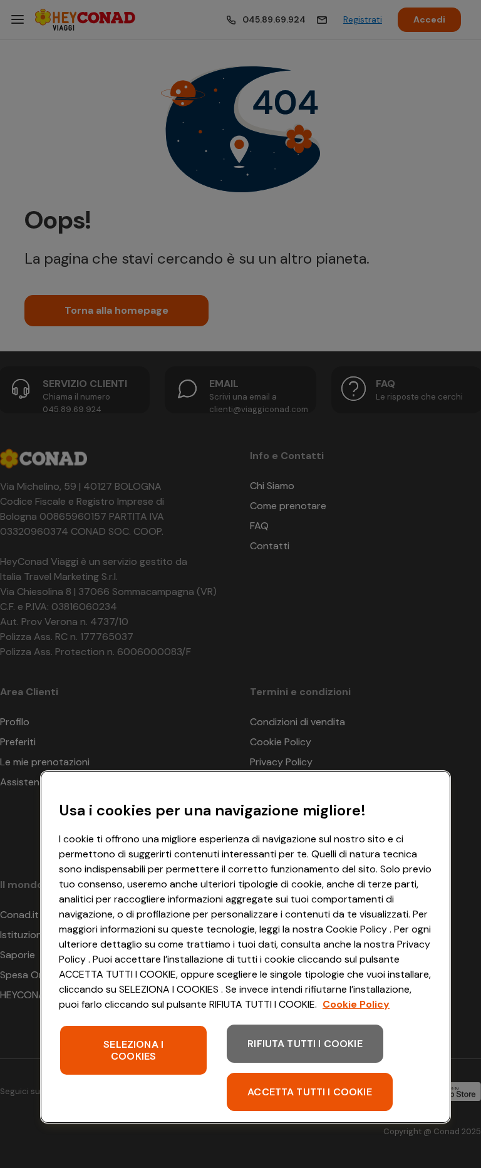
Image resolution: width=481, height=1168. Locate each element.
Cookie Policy (356, 1004)
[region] (245, 947)
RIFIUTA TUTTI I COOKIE (305, 1043)
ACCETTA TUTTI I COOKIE (309, 1091)
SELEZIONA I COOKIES (133, 1050)
